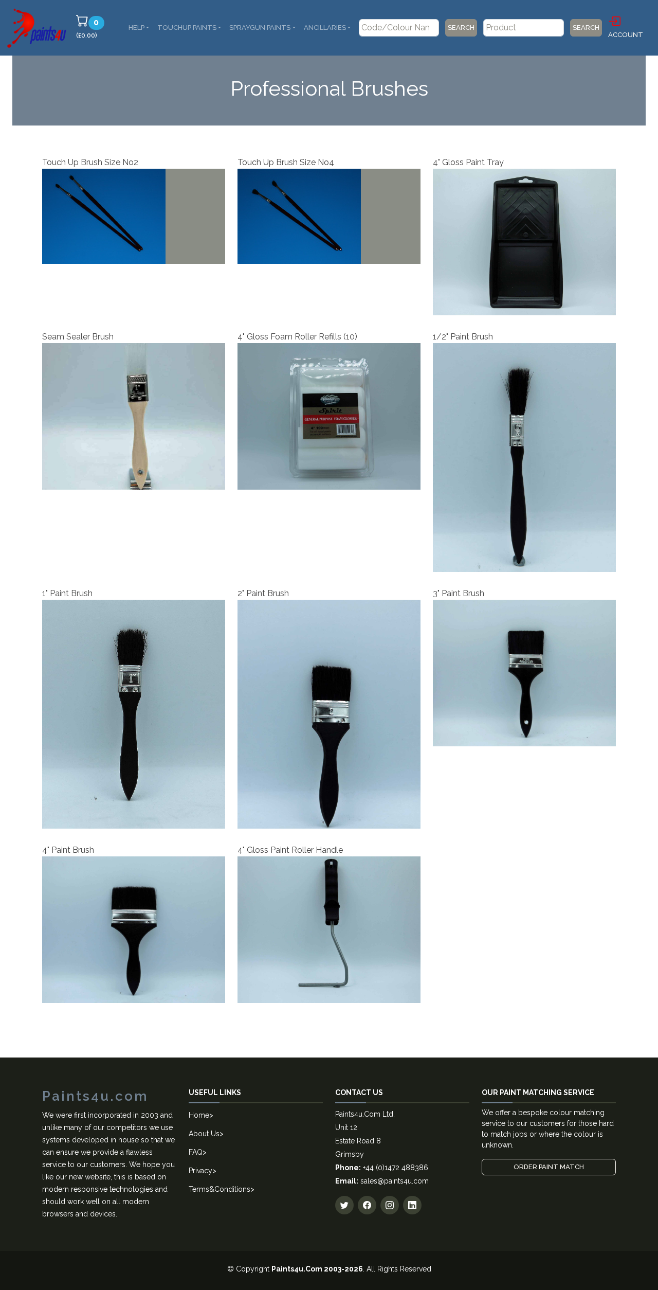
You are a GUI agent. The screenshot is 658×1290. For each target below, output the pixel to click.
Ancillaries (325, 27)
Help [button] (136, 27)
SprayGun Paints (259, 27)
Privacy (200, 1171)
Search (461, 27)
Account (625, 35)
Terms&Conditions (219, 1189)
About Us (204, 1134)
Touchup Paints (186, 27)
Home (199, 1115)
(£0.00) (91, 28)
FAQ (196, 1152)
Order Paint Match (549, 1167)
